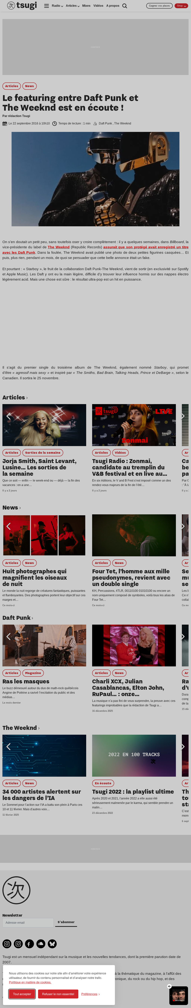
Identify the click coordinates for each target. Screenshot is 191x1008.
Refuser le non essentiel (58, 994)
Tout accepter (22, 994)
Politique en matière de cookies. (30, 982)
